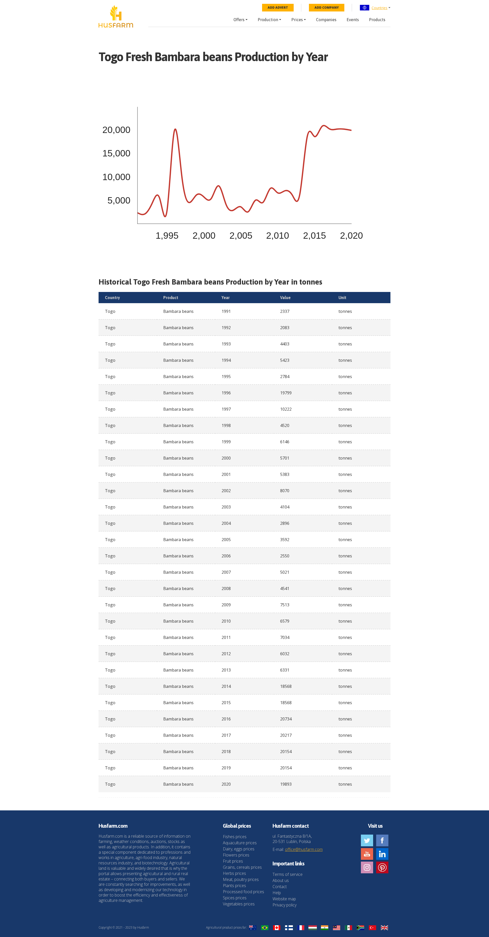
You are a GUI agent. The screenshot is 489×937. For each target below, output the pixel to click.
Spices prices (235, 898)
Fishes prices (235, 836)
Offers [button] (239, 19)
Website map (284, 899)
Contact (280, 886)
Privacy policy (284, 905)
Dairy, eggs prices (238, 849)
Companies (326, 19)
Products (377, 19)
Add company (327, 7)
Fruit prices (233, 861)
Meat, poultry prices (241, 879)
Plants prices (234, 885)
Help (277, 892)
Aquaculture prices (240, 843)
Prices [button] (297, 19)
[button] (375, 7)
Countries (379, 7)
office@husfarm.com (304, 849)
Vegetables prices (239, 904)
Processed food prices (243, 891)
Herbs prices (234, 873)
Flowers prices (236, 855)
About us (281, 880)
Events (353, 19)
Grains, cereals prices (242, 867)
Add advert (278, 7)
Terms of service (288, 874)
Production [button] (268, 19)
